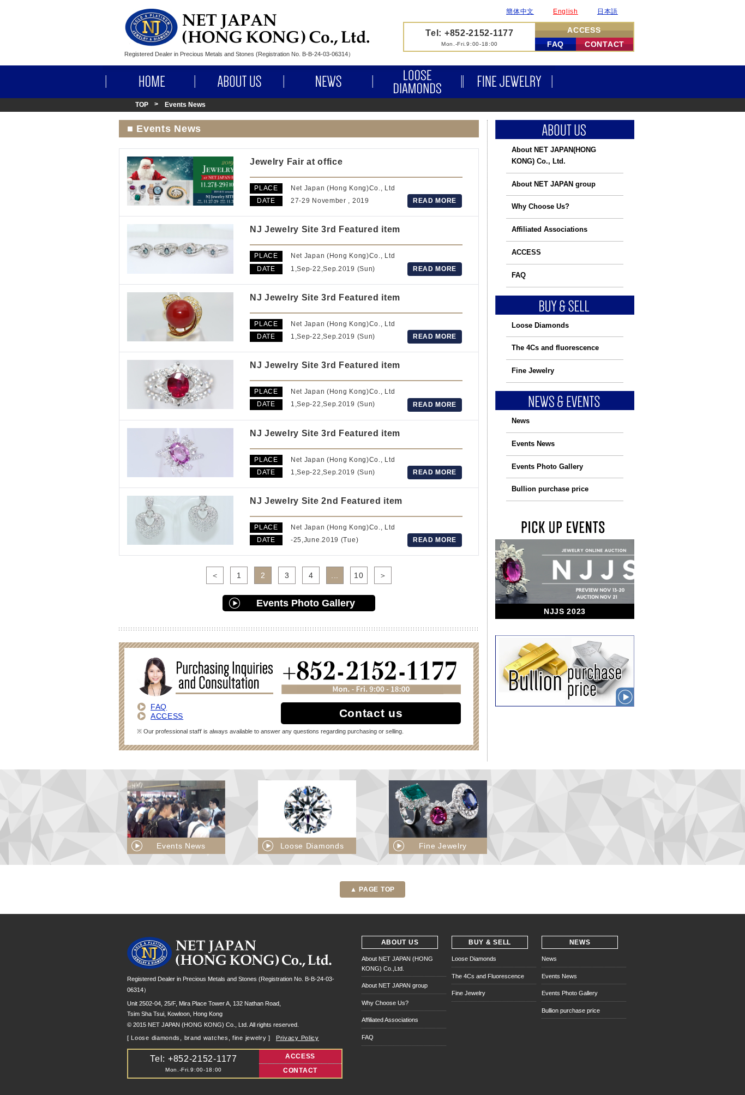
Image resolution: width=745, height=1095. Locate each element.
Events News (533, 444)
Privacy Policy (297, 1037)
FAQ (555, 44)
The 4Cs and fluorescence (555, 348)
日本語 (607, 11)
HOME (149, 81)
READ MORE (434, 200)
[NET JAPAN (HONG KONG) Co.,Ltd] (247, 43)
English (565, 11)
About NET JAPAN (554, 155)
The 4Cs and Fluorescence (488, 976)
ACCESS (583, 30)
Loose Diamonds (540, 325)
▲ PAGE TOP (372, 889)
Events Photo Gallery (305, 603)
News (521, 421)
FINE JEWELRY (508, 81)
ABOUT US (239, 81)
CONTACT (604, 44)
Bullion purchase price (550, 489)
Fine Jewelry (533, 370)
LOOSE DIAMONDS (417, 81)
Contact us (371, 713)
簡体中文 (520, 11)
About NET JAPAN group (554, 184)
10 (358, 575)
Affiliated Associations (549, 229)
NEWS (327, 81)
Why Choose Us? (540, 206)
